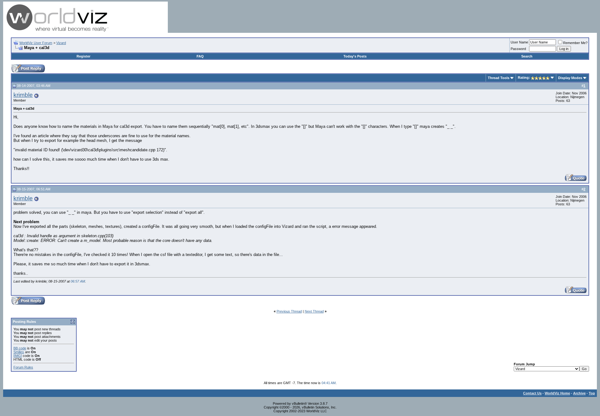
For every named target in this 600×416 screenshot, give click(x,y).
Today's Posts (355, 56)
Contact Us (532, 393)
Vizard (61, 43)
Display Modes (570, 78)
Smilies (18, 352)
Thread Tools (498, 78)
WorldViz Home (557, 393)
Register (83, 56)
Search (526, 56)
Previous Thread (289, 311)
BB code (19, 348)
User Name (519, 42)
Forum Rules (23, 367)
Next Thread (314, 311)
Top (592, 393)
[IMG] (17, 356)
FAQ (200, 56)
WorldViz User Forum (35, 43)
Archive (579, 393)
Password (518, 49)
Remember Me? (575, 43)
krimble (23, 95)
